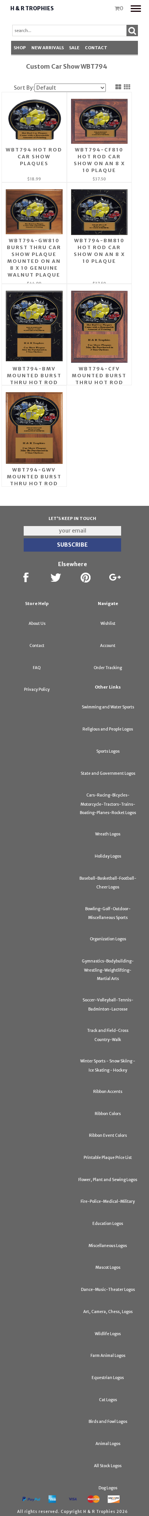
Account (107, 645)
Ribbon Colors (108, 1113)
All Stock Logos (107, 1465)
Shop (20, 47)
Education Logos (107, 1223)
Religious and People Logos (108, 729)
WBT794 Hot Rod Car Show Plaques (34, 156)
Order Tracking (108, 667)
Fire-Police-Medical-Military (108, 1201)
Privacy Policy (37, 689)
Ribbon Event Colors (108, 1135)
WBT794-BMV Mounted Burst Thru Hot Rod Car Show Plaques (34, 382)
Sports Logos (108, 751)
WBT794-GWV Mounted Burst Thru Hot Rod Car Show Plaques (34, 483)
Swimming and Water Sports (108, 707)
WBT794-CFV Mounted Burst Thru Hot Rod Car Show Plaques (99, 382)
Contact (96, 47)
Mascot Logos (108, 1267)
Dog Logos (108, 1487)
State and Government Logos (108, 773)
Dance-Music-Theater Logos (108, 1289)
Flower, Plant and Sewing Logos (107, 1179)
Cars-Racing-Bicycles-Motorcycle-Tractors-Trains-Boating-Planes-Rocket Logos (108, 804)
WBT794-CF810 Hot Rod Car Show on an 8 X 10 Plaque (99, 160)
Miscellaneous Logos (108, 1245)
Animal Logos (108, 1443)
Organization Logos (108, 939)
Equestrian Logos (108, 1377)
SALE (74, 47)
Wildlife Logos (108, 1333)
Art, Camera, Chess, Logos (108, 1311)
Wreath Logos (107, 834)
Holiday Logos (108, 856)
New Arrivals (47, 47)
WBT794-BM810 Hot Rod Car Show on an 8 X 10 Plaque (99, 251)
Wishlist (107, 623)
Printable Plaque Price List (108, 1157)
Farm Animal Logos (108, 1355)
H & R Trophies (32, 8)
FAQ (37, 667)
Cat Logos (108, 1399)
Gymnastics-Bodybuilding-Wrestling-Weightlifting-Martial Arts (108, 970)
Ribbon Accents (107, 1091)
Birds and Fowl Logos (108, 1421)
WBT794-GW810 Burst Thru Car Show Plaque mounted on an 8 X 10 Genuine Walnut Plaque (34, 258)
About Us (37, 623)
